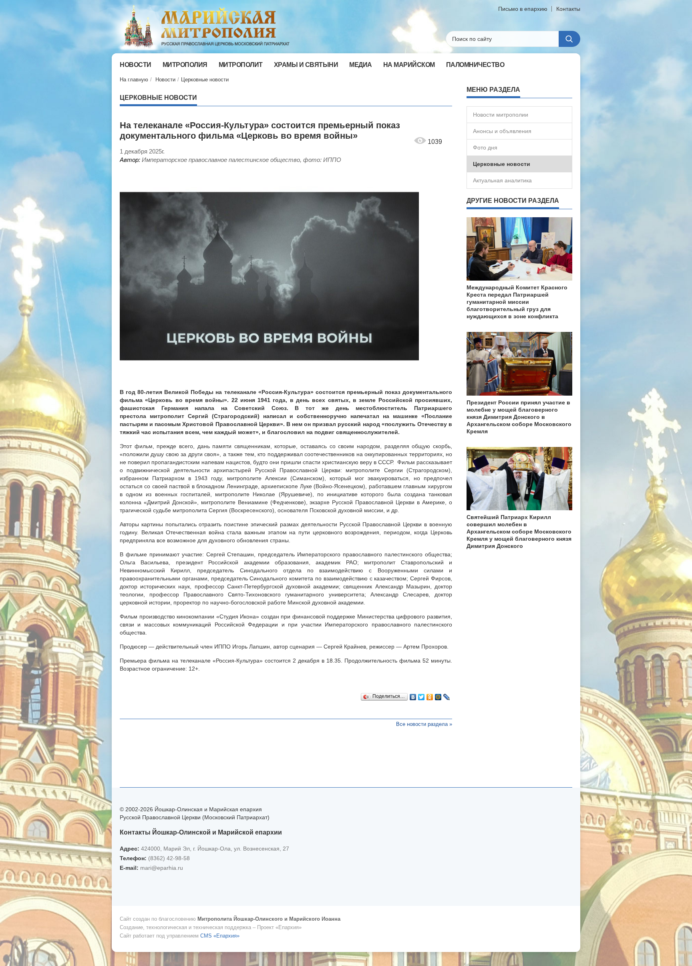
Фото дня (485, 147)
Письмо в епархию (522, 9)
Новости (165, 80)
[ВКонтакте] (413, 695)
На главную (134, 80)
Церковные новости (205, 80)
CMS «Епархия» (219, 936)
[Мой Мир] (438, 695)
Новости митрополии (500, 114)
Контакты (568, 9)
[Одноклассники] (430, 695)
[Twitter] (421, 695)
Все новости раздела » (424, 724)
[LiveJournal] (447, 695)
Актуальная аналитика (502, 180)
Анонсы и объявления (502, 131)
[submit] (569, 39)
